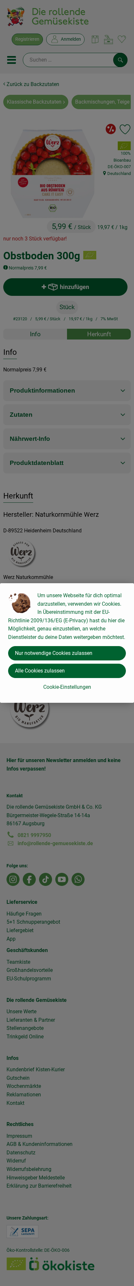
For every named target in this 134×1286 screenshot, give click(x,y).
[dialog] (67, 643)
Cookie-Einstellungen (67, 687)
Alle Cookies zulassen (40, 671)
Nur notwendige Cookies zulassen (53, 653)
